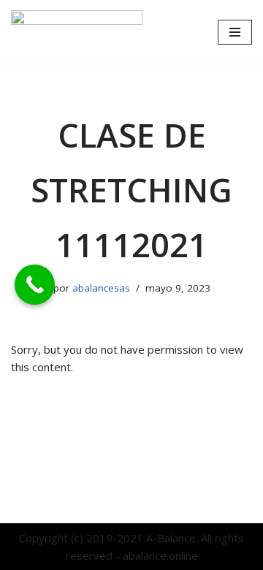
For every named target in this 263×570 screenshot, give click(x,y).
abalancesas (101, 287)
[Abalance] (76, 31)
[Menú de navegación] (235, 32)
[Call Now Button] (35, 285)
